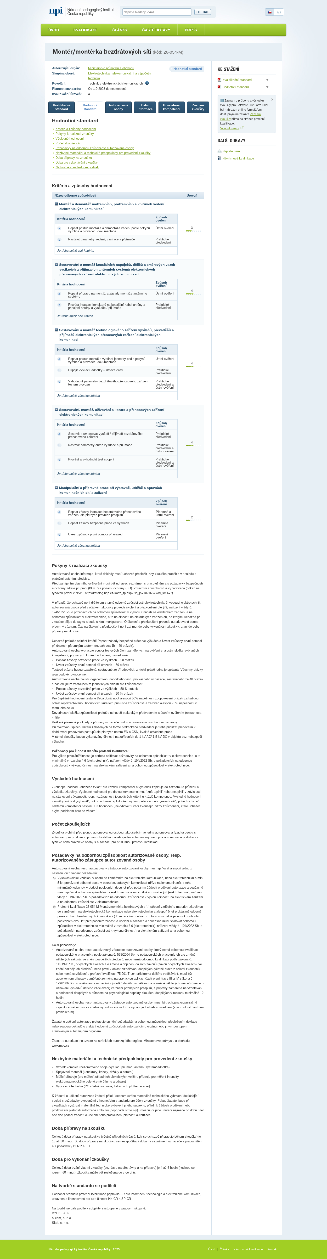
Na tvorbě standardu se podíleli (77, 167)
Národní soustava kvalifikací (82, 12)
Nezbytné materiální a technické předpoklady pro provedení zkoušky (103, 153)
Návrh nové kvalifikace (248, 1249)
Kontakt (272, 1249)
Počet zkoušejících (69, 143)
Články (120, 30)
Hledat (203, 12)
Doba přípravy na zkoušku (74, 157)
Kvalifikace (85, 30)
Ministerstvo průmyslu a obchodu (111, 68)
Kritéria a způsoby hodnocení (76, 129)
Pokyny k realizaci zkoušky (75, 134)
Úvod (53, 30)
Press (191, 30)
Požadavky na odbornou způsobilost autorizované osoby (95, 148)
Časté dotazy (156, 30)
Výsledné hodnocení (70, 138)
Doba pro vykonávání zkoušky (77, 162)
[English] (279, 12)
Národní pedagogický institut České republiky (80, 1249)
